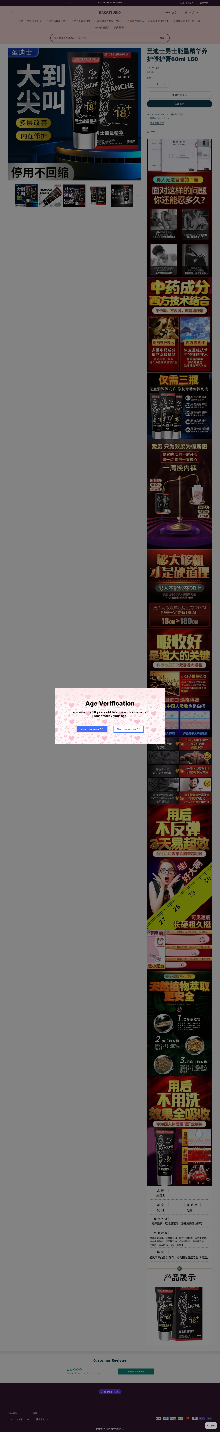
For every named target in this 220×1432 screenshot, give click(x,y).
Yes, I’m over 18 (92, 729)
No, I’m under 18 (128, 729)
